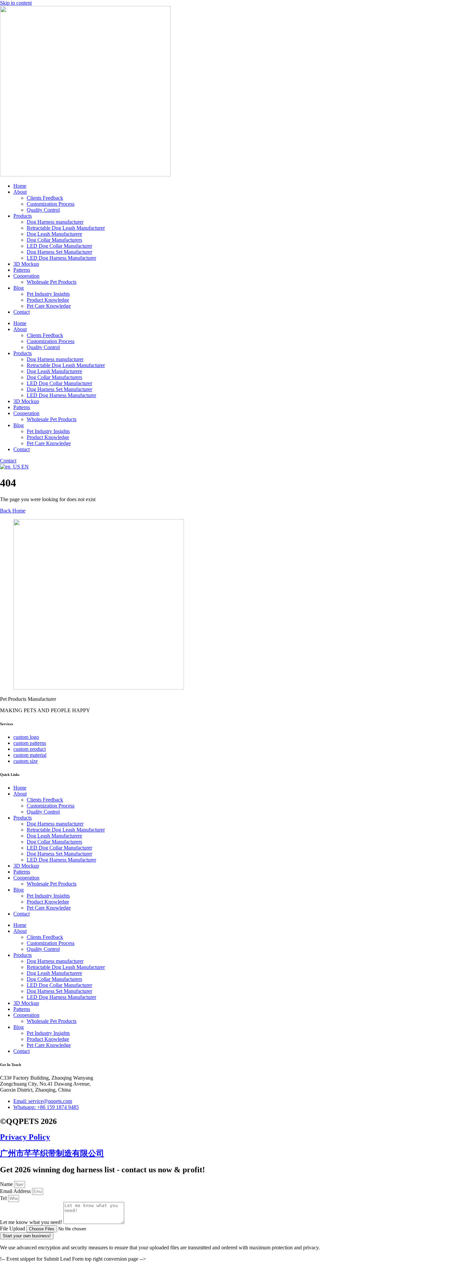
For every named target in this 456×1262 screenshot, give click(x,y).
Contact (21, 312)
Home (19, 186)
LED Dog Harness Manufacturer (61, 258)
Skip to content (16, 3)
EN (24, 466)
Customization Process (50, 204)
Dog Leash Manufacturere (54, 234)
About (20, 192)
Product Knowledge (48, 300)
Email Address (16, 1191)
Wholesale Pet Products (51, 282)
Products (22, 216)
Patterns (21, 270)
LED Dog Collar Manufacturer (59, 246)
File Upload (13, 1228)
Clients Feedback (45, 198)
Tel (4, 1198)
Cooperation (26, 276)
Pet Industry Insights (48, 294)
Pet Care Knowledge (49, 306)
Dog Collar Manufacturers (54, 240)
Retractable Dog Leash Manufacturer (66, 228)
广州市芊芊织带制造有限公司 (52, 1153)
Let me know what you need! (31, 1222)
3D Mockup (26, 264)
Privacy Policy (25, 1137)
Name (7, 1184)
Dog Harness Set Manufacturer (59, 252)
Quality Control (43, 210)
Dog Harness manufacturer (55, 222)
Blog (18, 288)
